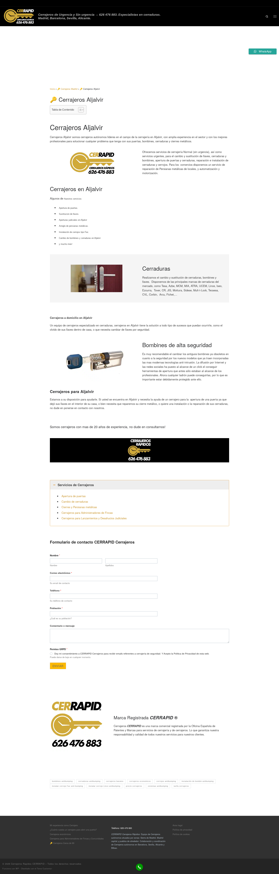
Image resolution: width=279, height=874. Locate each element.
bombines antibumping (62, 781)
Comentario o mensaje (62, 626)
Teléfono (55, 590)
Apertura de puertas (74, 496)
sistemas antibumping (158, 786)
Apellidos (109, 565)
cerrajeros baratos (115, 781)
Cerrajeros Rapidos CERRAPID (28, 863)
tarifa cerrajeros (181, 786)
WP (17, 868)
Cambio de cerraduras (75, 501)
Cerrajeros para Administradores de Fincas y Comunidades (77, 838)
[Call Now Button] (139, 867)
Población (56, 608)
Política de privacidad (182, 829)
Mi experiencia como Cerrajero (64, 825)
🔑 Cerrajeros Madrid (67, 88)
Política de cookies (181, 834)
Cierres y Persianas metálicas (79, 507)
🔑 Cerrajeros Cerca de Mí (62, 843)
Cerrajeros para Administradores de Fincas (87, 513)
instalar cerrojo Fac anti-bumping (67, 786)
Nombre (53, 565)
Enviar (57, 666)
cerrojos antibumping (166, 781)
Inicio (52, 88)
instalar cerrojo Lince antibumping (104, 786)
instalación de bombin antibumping (198, 781)
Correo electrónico (61, 573)
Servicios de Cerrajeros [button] (76, 484)
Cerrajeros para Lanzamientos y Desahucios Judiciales (94, 518)
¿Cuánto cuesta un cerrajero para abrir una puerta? (73, 829)
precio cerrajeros (134, 786)
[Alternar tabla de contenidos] (79, 110)
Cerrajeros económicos (60, 834)
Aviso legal (177, 825)
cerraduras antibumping (89, 781)
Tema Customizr (44, 868)
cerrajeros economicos (140, 781)
